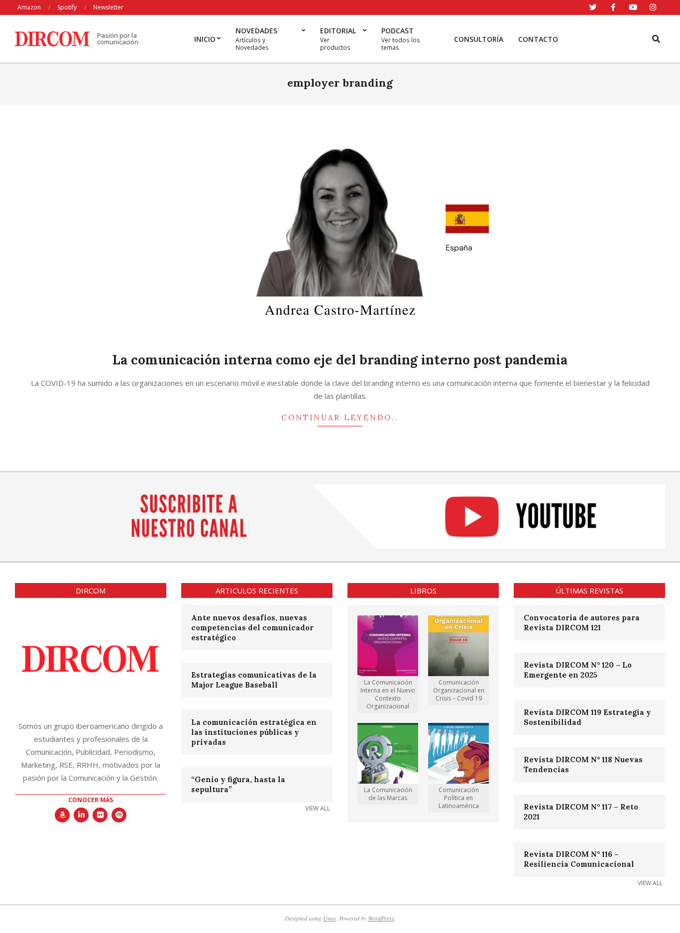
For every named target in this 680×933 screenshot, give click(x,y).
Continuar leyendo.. (340, 417)
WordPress (381, 918)
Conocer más (90, 800)
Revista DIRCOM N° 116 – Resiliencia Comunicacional (579, 859)
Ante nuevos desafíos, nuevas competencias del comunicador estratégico (252, 627)
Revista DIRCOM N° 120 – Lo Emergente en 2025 (578, 670)
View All (317, 808)
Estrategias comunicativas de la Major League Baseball (254, 680)
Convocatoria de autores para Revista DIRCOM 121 (582, 622)
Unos (329, 918)
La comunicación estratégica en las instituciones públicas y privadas (254, 732)
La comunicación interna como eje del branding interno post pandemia (340, 359)
